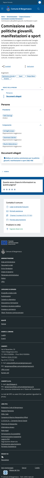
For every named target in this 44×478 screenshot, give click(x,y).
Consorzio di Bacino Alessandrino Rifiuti (14, 417)
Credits (37, 467)
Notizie (3, 324)
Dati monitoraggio (7, 467)
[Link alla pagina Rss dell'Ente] (2, 457)
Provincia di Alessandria (9, 424)
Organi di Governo (24, 16)
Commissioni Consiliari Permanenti (12, 19)
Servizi (24, 467)
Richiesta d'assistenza (8, 446)
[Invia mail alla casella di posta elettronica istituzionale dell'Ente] (19, 363)
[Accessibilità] (5, 472)
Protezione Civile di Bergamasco (12, 407)
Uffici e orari (5, 369)
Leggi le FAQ (5, 439)
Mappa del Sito (14, 470)
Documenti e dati (7, 265)
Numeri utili (5, 373)
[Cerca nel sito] (37, 8)
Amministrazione (12, 16)
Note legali (5, 430)
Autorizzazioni (6, 296)
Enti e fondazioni (7, 268)
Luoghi (3, 335)
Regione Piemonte (7, 2)
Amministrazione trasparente (11, 436)
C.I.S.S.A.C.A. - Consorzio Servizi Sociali (14, 420)
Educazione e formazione (9, 302)
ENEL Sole (4, 414)
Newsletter (5, 460)
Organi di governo (7, 271)
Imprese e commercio (8, 309)
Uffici (3, 281)
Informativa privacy (7, 427)
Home (3, 16)
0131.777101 (12, 357)
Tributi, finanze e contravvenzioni (12, 312)
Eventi (3, 338)
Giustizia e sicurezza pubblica (11, 306)
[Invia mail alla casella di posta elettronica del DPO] (11, 384)
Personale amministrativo (10, 275)
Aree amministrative (8, 262)
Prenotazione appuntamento (11, 444)
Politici (3, 278)
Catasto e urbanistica (8, 299)
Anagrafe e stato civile (8, 293)
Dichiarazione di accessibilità (10, 434)
